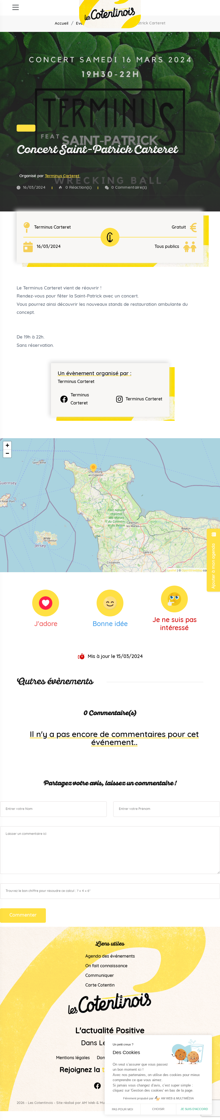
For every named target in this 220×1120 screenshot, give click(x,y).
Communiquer (99, 976)
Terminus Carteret (62, 176)
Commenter (22, 915)
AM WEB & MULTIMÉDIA (177, 1098)
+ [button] (7, 445)
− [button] (7, 453)
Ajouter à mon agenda (214, 565)
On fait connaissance (106, 966)
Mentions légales (73, 1058)
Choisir (158, 1109)
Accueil (61, 24)
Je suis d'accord (194, 1109)
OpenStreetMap (192, 570)
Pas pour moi (122, 1109)
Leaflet (171, 570)
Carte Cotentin (100, 985)
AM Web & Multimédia (100, 1103)
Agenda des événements (110, 956)
